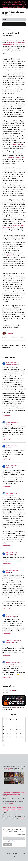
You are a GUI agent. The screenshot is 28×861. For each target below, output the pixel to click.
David (8, 467)
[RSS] (14, 856)
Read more (11, 803)
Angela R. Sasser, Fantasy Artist (13, 12)
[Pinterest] (15, 854)
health (16, 337)
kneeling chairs (16, 144)
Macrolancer (10, 554)
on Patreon (15, 707)
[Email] (24, 854)
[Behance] (17, 854)
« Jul (3, 745)
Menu (6, 24)
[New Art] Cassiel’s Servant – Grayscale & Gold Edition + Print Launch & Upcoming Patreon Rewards (12, 809)
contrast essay (10, 616)
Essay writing (10, 664)
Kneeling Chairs (10, 642)
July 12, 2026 (5, 795)
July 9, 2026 (4, 812)
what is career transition (15, 561)
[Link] (6, 854)
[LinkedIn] (13, 854)
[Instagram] (7, 854)
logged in (12, 690)
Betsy (8, 424)
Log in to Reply (6, 415)
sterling (8, 495)
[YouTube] (9, 854)
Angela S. (10, 333)
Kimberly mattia (11, 364)
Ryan (7, 572)
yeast (9, 255)
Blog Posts (11, 337)
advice (5, 337)
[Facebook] (3, 854)
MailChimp (12, 841)
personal (21, 337)
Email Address (7, 836)
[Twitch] (11, 854)
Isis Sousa (9, 447)
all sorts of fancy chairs (16, 157)
